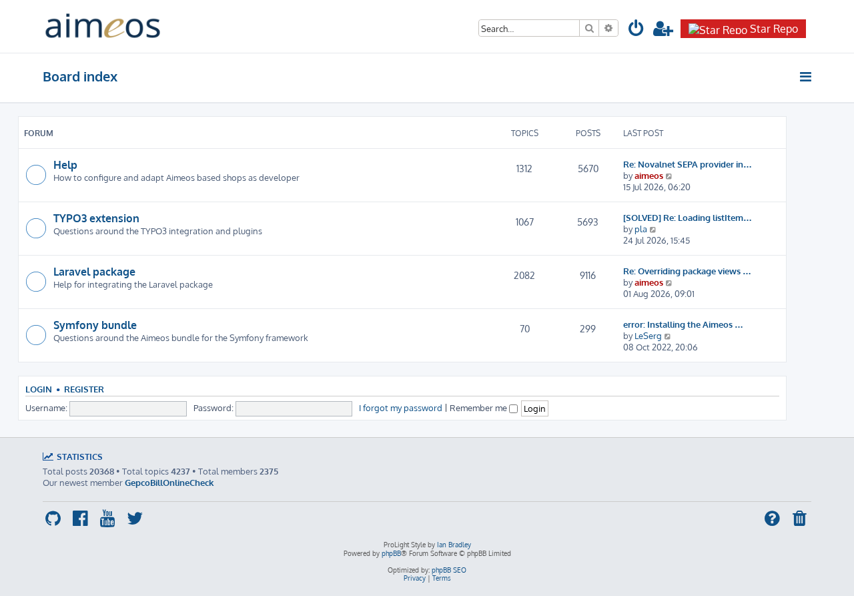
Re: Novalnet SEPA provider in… (687, 164)
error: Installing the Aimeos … (683, 324)
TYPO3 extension (96, 218)
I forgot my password (400, 407)
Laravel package (94, 271)
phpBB (391, 553)
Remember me (479, 407)
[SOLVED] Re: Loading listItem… (687, 217)
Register (84, 389)
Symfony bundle (95, 325)
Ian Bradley (454, 545)
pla (640, 228)
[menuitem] (636, 30)
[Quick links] (806, 76)
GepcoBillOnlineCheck (169, 482)
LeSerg (648, 335)
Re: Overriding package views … (687, 270)
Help (65, 165)
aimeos (648, 175)
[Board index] (103, 26)
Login (38, 389)
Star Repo (774, 28)
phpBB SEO (449, 570)
